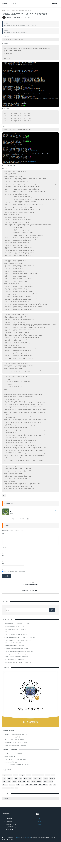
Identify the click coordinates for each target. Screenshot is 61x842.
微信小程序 (45, 784)
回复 (56, 510)
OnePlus (45, 778)
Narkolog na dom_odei (10, 753)
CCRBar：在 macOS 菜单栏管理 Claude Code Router (16, 737)
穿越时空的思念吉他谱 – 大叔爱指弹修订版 (14, 640)
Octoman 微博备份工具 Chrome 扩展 (13, 623)
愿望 (50, 784)
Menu (55, 3)
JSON (16, 778)
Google (47, 775)
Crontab (28, 775)
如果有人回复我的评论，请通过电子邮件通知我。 (14, 571)
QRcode (14, 781)
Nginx (40, 778)
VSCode (51, 781)
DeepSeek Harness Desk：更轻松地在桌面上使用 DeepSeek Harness (16, 742)
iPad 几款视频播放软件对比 (11, 645)
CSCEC (34, 775)
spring (12, 508)
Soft (28, 781)
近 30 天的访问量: (9, 824)
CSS (39, 775)
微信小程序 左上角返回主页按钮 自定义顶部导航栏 (16, 637)
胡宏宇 (39, 821)
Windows (5, 784)
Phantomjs (52, 778)
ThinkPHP (39, 781)
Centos (9, 775)
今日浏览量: (7, 818)
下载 (27, 784)
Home (3, 10)
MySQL (35, 778)
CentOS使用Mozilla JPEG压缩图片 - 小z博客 (18, 519)
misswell (9, 17)
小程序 (35, 784)
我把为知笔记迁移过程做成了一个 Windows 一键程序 (25, 764)
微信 (40, 784)
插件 (55, 784)
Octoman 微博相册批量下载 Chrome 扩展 (14, 629)
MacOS (25, 778)
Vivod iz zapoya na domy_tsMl (12, 759)
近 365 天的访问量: (9, 827)
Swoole (33, 781)
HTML (4, 778)
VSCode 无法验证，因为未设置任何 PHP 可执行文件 (16, 654)
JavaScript (10, 778)
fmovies (6, 764)
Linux (20, 778)
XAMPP (18, 784)
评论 (3, 533)
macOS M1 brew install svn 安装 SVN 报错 (14, 662)
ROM (24, 781)
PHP (4, 781)
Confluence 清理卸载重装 (11, 659)
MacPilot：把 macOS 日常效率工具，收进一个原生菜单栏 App (16, 734)
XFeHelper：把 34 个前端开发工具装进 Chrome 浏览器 (16, 739)
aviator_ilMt (7, 756)
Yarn (23, 784)
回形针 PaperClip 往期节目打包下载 (13, 642)
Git (42, 775)
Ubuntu (45, 781)
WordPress (12, 784)
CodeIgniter (22, 775)
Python (8, 781)
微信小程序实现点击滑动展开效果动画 (13, 648)
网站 (3, 563)
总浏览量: (7, 829)
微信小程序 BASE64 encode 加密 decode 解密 (15, 651)
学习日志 (4, 3)
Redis (19, 781)
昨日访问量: (7, 821)
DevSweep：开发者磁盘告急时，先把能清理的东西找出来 (16, 745)
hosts (52, 775)
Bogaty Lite (28, 837)
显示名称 (4, 547)
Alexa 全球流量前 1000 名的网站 (12, 634)
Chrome (15, 775)
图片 (4, 495)
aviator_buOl (8, 762)
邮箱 (3, 555)
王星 (39, 818)
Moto (30, 778)
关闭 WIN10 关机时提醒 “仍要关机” (13, 656)
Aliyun (4, 775)
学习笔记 (8, 10)
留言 (6, 631)
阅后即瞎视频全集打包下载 (11, 626)
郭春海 (39, 824)
